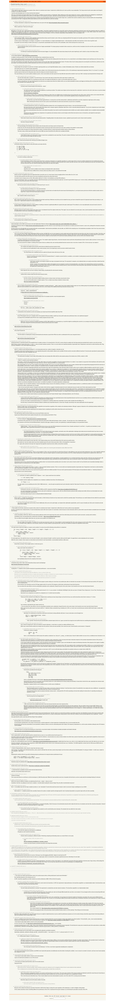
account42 (23, 159)
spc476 (19, 934)
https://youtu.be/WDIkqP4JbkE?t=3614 (52, 516)
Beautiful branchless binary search (19, 4)
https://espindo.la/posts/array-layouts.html (20, 564)
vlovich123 (16, 198)
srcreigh (16, 65)
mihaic (15, 213)
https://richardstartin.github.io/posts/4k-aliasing (59, 22)
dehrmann (13, 760)
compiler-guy (23, 938)
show (32, 1)
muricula (19, 501)
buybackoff (13, 29)
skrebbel (16, 798)
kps (15, 853)
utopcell (15, 208)
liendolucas (23, 424)
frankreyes (16, 986)
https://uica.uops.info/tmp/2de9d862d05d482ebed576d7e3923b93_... (58, 679)
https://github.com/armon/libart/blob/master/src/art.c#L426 (45, 741)
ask (30, 1)
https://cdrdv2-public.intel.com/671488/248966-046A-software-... (63, 223)
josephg (19, 238)
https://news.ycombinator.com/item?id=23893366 (39, 765)
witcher (12, 774)
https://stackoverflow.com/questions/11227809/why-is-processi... (55, 908)
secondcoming (26, 611)
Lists (52, 996)
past (21, 1)
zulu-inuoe (16, 329)
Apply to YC (64, 996)
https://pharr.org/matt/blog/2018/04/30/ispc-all (67, 489)
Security (57, 996)
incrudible (19, 859)
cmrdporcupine (14, 733)
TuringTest (16, 347)
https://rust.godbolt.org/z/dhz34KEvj (31, 281)
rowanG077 (13, 866)
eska (25, 165)
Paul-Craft (23, 595)
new (19, 1)
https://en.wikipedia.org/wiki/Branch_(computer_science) (36, 841)
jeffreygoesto (16, 203)
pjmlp (19, 354)
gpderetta (22, 306)
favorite (29, 5)
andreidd (13, 811)
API (54, 996)
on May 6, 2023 (31, 838)
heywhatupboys (14, 793)
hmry (15, 949)
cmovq (12, 506)
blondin (15, 218)
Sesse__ (25, 702)
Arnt (15, 456)
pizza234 (13, 222)
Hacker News (14, 1)
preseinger (26, 838)
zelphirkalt (16, 142)
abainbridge (13, 711)
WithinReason (23, 84)
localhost (13, 845)
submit (38, 1)
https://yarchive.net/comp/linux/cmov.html (23, 326)
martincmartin (26, 88)
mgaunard (13, 815)
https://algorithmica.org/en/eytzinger (30, 55)
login (104, 1)
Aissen (22, 886)
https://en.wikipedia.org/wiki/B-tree (31, 93)
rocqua (22, 120)
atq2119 (19, 124)
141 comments (33, 5)
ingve (16, 5)
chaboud (13, 8)
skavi (22, 807)
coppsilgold (16, 513)
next (22, 8)
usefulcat (25, 295)
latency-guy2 (20, 965)
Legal (61, 996)
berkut (19, 284)
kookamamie (13, 567)
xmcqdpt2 (19, 314)
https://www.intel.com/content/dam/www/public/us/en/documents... (28, 731)
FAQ (50, 996)
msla (15, 325)
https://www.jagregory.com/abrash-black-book (36, 418)
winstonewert (23, 268)
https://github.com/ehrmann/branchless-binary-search (38, 761)
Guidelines (46, 996)
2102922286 (13, 54)
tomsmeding (29, 254)
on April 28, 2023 (20, 5)
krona (15, 719)
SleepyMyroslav (14, 341)
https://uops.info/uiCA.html (35, 700)
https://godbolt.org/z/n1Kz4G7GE (31, 298)
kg (21, 638)
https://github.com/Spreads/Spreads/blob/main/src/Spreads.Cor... (25, 34)
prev (29, 25)
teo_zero (16, 542)
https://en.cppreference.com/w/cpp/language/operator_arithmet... (34, 942)
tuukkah (12, 764)
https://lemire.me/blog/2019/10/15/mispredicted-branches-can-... (41, 923)
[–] (24, 8)
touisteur (16, 21)
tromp (12, 525)
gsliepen (16, 450)
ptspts (15, 789)
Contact (69, 996)
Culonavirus (13, 768)
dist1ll (22, 289)
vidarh (19, 76)
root (28, 45)
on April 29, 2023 (21, 21)
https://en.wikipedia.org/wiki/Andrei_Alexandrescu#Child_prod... (31, 863)
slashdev (16, 36)
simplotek (16, 25)
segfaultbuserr (20, 358)
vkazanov (16, 571)
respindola (13, 561)
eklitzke (19, 45)
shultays (13, 779)
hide (24, 5)
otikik (12, 785)
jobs (36, 1)
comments (25, 1)
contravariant (20, 155)
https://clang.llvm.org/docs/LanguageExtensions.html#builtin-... (35, 292)
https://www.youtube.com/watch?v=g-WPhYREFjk (58, 920)
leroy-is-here (29, 895)
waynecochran (20, 474)
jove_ (19, 520)
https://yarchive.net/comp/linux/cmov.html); (35, 225)
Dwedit (22, 588)
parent (26, 21)
